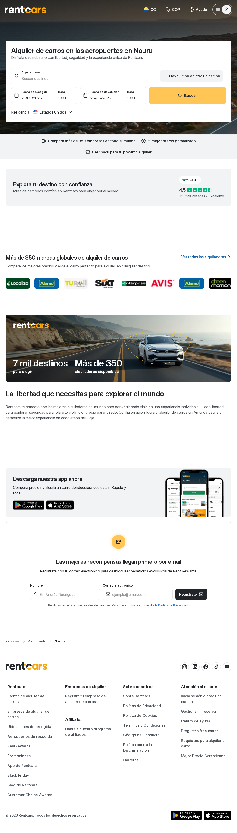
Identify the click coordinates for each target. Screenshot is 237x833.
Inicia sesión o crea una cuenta (201, 699)
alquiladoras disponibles (97, 371)
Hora (61, 92)
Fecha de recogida (34, 92)
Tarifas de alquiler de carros (25, 699)
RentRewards (19, 746)
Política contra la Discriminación (137, 747)
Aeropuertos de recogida (29, 736)
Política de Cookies (140, 715)
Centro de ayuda (195, 721)
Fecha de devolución (104, 92)
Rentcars (13, 641)
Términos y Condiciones (144, 725)
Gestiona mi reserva (198, 711)
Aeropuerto (37, 641)
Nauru (60, 641)
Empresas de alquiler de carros (28, 714)
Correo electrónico (118, 585)
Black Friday (18, 775)
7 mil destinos (40, 363)
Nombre (36, 585)
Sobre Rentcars (136, 696)
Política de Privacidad (173, 605)
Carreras (130, 760)
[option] (32, 687)
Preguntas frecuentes (199, 730)
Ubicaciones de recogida (29, 726)
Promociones (19, 756)
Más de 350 (98, 363)
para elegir (22, 371)
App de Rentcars (22, 765)
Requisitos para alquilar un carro (204, 743)
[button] (194, 180)
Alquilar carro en (33, 72)
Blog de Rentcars (22, 785)
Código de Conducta (141, 735)
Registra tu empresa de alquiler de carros (85, 699)
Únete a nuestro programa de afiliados (88, 732)
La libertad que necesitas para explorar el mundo (85, 393)
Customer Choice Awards (29, 794)
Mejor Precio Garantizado (203, 756)
